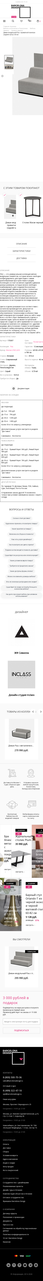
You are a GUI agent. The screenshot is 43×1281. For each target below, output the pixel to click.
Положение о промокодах (13, 1217)
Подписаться (21, 1030)
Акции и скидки (9, 1163)
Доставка (21, 258)
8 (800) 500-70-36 (21, 2)
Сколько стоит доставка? (21, 518)
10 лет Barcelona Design (12, 1238)
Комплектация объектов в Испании (17, 1194)
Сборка (6, 1151)
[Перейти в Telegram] (30, 1265)
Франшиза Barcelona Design (14, 1201)
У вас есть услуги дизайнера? (21, 539)
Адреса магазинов (10, 1159)
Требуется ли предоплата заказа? (21, 566)
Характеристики (21, 251)
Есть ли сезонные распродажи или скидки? (21, 582)
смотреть (8, 869)
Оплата (6, 1144)
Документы (7, 1221)
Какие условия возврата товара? (21, 561)
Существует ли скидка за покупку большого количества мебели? (21, 588)
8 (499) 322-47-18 (12, 1090)
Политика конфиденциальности (16, 1234)
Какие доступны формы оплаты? (21, 571)
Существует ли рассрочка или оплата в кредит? (21, 555)
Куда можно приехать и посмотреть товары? (21, 524)
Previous (2, 76)
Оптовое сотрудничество (13, 1197)
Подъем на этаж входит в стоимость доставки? (21, 550)
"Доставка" (6, 431)
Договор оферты (10, 1213)
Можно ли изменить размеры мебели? (21, 576)
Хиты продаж (8, 1166)
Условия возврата (10, 1155)
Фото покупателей (10, 1170)
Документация (23, 388)
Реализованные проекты (13, 1186)
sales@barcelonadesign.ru (13, 1081)
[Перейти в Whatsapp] (14, 1265)
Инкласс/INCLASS (13, 350)
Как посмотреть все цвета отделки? (21, 545)
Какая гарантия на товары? (21, 529)
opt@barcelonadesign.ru (12, 1094)
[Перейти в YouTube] (25, 1265)
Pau (11, 346)
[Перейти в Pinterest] (19, 1265)
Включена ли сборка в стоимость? (21, 534)
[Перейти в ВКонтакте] (8, 1265)
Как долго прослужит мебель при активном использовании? (21, 595)
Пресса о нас (8, 1225)
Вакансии (7, 1242)
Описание (21, 244)
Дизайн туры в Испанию (12, 1190)
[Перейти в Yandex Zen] (36, 1265)
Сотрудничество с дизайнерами (16, 1182)
